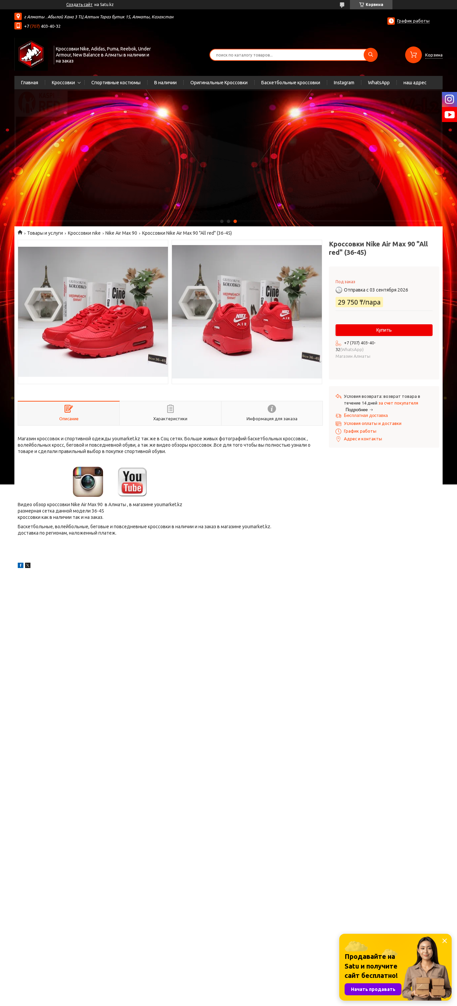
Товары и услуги (45, 233)
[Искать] (371, 55)
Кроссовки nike (84, 233)
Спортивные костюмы (116, 82)
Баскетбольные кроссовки (290, 82)
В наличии (165, 82)
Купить (384, 330)
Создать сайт (79, 4)
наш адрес (415, 82)
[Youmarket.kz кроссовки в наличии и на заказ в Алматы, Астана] (31, 54)
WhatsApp (379, 82)
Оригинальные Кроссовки (219, 82)
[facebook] (20, 566)
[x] (27, 566)
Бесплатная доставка (366, 415)
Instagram (344, 82)
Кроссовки (63, 82)
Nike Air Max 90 (121, 233)
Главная (29, 82)
